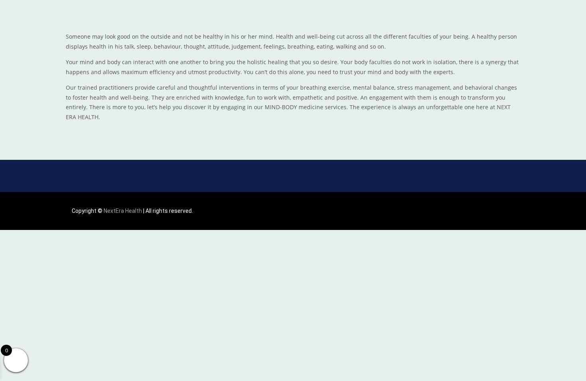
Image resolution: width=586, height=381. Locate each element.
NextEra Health (123, 211)
